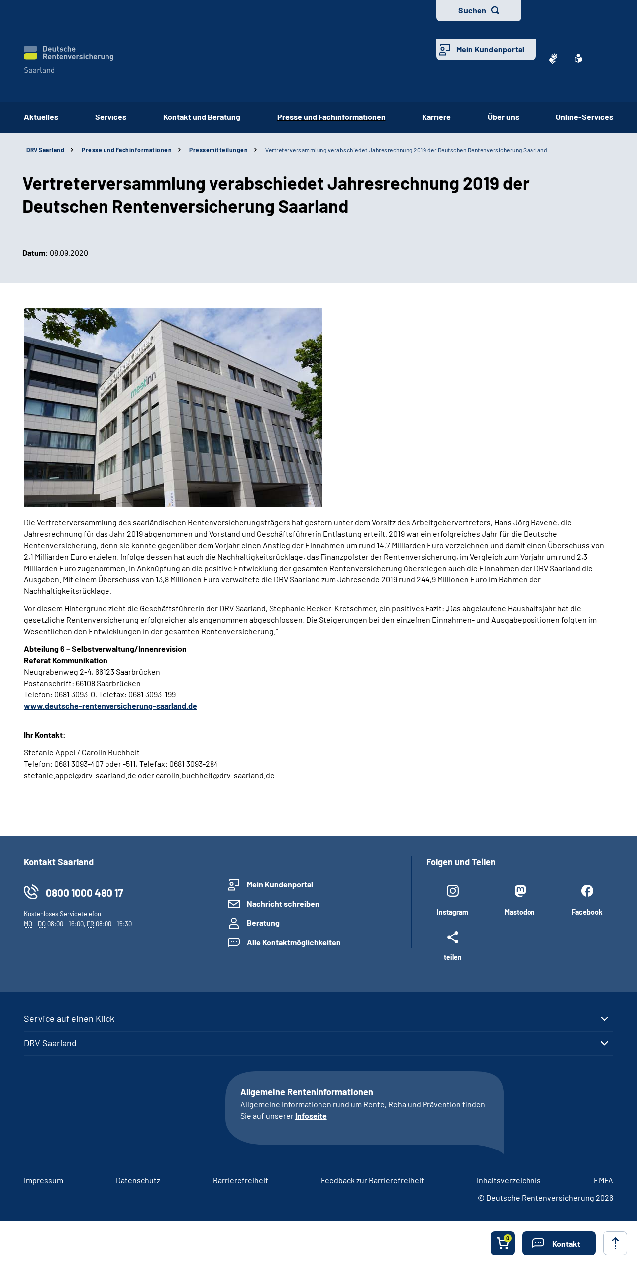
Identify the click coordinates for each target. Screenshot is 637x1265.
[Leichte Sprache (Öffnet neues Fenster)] (578, 58)
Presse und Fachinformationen (127, 149)
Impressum (43, 1180)
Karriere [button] (436, 116)
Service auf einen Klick (69, 1018)
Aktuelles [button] (41, 116)
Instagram (452, 912)
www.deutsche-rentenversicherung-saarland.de (110, 705)
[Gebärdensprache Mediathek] (553, 58)
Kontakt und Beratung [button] (201, 116)
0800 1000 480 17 (84, 892)
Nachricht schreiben (283, 903)
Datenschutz (138, 1180)
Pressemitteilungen (218, 149)
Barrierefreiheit (240, 1180)
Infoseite (311, 1115)
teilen (453, 957)
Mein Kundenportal (490, 49)
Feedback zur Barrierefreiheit (372, 1180)
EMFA (603, 1180)
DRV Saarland (50, 1042)
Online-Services (584, 116)
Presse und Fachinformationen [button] (331, 116)
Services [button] (110, 116)
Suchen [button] (472, 10)
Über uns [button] (503, 116)
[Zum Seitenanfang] (615, 1243)
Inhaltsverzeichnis (509, 1180)
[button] (559, 1243)
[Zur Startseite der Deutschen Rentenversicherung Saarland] (68, 59)
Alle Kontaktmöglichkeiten (294, 942)
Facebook (587, 912)
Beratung (263, 922)
